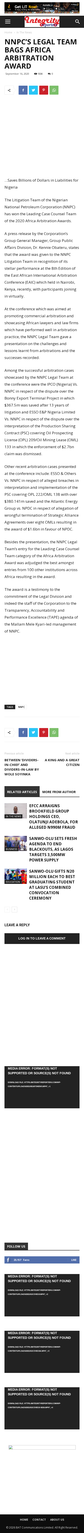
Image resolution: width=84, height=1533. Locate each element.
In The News (24, 32)
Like (73, 1259)
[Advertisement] (42, 144)
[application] (42, 1087)
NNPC (21, 707)
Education (13, 881)
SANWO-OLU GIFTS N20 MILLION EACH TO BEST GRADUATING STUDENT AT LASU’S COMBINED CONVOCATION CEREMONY (52, 885)
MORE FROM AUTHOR (59, 792)
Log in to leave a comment (42, 938)
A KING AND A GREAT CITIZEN (62, 762)
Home (8, 32)
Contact (39, 1520)
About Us (57, 1520)
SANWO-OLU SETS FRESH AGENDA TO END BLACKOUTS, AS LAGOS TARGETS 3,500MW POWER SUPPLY (53, 849)
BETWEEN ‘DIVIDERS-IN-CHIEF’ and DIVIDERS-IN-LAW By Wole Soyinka (21, 767)
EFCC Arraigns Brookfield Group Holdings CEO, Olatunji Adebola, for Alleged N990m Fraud (53, 816)
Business (11, 849)
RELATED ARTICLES (22, 792)
